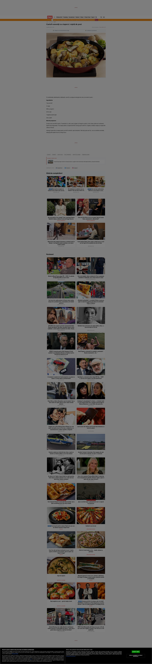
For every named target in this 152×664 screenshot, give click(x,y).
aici (31, 658)
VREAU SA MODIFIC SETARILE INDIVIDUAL (135, 656)
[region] (76, 656)
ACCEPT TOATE (135, 651)
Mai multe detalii (15, 653)
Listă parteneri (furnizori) (70, 656)
